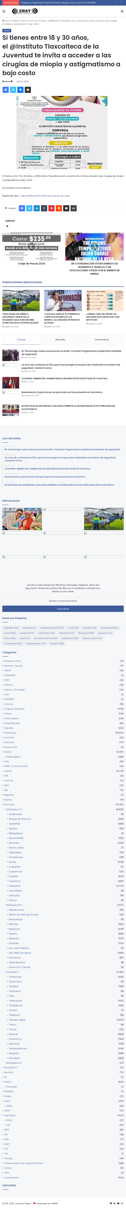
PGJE (9, 1120)
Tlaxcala (8, 1158)
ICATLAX (8, 780)
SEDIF (7, 1110)
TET (6, 1149)
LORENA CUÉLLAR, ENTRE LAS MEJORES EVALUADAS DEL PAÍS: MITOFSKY (103, 316)
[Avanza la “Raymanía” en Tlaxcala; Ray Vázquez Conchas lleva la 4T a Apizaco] (104, 566)
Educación (9, 742)
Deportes (89, 628)
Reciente (60, 339)
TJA (6, 1153)
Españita (13, 876)
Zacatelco (57, 643)
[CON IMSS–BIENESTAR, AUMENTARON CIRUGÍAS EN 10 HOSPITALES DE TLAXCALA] (10, 382)
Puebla (7, 1096)
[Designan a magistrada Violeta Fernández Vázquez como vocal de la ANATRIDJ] (63, 519)
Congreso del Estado (52, 628)
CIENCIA (8, 685)
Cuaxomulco (15, 871)
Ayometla (29, 628)
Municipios (86, 633)
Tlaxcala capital (92, 638)
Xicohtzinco (15, 1038)
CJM (6, 694)
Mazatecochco (16, 909)
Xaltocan (13, 1034)
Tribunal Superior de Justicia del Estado (23, 1163)
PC (5, 1077)
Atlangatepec (16, 833)
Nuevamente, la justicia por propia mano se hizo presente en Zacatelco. (62, 392)
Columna (8, 704)
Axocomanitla (16, 838)
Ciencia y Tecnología (14, 689)
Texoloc (13, 1010)
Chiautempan (16, 857)
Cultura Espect (11, 718)
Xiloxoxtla (14, 1043)
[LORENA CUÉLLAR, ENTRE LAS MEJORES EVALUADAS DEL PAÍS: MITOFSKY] (105, 300)
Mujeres (8, 799)
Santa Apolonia (17, 962)
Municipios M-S (14, 905)
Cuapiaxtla (14, 866)
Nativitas (13, 924)
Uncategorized (13, 643)
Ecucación (9, 737)
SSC (8, 1125)
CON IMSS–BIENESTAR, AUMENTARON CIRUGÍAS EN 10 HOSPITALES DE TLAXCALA (64, 378)
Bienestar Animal (12, 661)
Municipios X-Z (14, 1063)
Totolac (13, 1029)
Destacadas (109, 628)
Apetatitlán (11, 628)
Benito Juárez (16, 847)
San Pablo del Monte (45, 638)
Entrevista (11, 1086)
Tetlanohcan (15, 1000)
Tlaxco (12, 1024)
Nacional (8, 1072)
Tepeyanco (15, 991)
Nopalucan (105, 633)
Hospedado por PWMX (47, 1203)
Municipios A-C (14, 809)
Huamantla (66, 633)
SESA (9, 1106)
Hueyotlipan (15, 890)
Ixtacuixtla (14, 895)
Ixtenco (13, 900)
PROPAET (9, 1091)
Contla (73, 628)
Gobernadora (46, 633)
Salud (25, 638)
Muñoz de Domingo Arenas (23, 914)
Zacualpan (14, 1058)
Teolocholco (15, 981)
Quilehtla (13, 943)
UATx (6, 1173)
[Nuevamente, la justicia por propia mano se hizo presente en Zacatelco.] (10, 396)
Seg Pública (70, 638)
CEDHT (7, 670)
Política (9, 638)
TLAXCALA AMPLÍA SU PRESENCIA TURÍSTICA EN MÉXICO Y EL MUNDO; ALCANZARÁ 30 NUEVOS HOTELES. (62, 318)
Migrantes (9, 795)
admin (7, 81)
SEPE (6, 1129)
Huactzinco (15, 881)
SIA (6, 1134)
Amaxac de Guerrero (20, 818)
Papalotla (14, 938)
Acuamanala (15, 814)
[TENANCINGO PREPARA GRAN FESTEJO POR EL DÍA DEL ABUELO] (22, 519)
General (27, 633)
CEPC (7, 680)
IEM (6, 790)
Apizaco (13, 828)
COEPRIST (9, 699)
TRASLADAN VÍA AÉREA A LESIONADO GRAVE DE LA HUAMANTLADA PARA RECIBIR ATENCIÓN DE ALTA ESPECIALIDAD (20, 318)
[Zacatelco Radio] (24, 11)
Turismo (8, 1168)
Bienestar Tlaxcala (13, 666)
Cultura (7, 713)
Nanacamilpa (16, 919)
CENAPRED (9, 675)
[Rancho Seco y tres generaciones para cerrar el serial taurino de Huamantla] (63, 566)
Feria (6, 761)
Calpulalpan (15, 852)
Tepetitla (13, 986)
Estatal (14, 20)
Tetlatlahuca (15, 1005)
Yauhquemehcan (36, 643)
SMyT (7, 1144)
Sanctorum (15, 957)
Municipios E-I (11, 1067)
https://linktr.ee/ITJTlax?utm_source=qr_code (45, 195)
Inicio (7, 20)
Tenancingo (15, 976)
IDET (6, 785)
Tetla (11, 995)
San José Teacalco (19, 948)
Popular (21, 339)
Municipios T (12, 972)
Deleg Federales (12, 723)
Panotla (13, 933)
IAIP (6, 776)
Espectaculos (10, 747)
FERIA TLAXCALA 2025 (16, 766)
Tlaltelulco (14, 1015)
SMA (6, 1139)
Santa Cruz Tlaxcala (19, 967)
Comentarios (102, 339)
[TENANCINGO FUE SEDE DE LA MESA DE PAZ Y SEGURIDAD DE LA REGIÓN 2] (63, 542)
